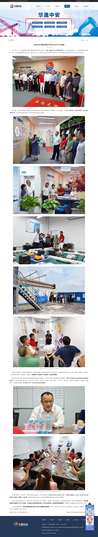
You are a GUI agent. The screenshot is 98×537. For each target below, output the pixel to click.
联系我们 (86, 6)
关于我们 (48, 6)
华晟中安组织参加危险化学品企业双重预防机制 (79, 512)
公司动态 (86, 40)
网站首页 (38, 6)
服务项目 (57, 6)
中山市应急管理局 (51, 524)
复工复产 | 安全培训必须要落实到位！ (20, 512)
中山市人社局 (63, 524)
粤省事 (57, 524)
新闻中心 (67, 6)
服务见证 (77, 6)
